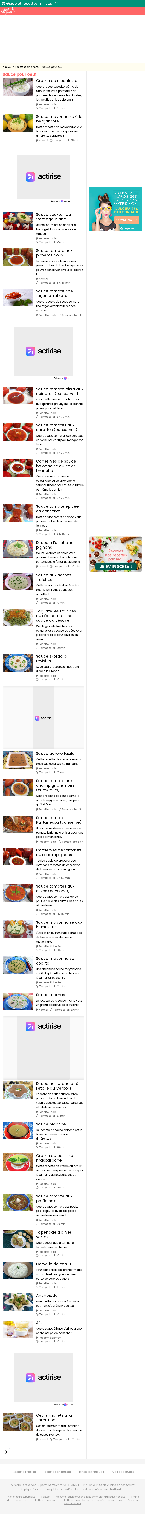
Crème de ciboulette (56, 80)
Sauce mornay (50, 994)
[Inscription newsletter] (115, 554)
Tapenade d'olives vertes (54, 1235)
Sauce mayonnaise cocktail (55, 961)
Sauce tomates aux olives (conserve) (55, 888)
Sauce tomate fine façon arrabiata (54, 293)
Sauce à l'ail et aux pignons (54, 545)
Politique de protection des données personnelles (93, 1500)
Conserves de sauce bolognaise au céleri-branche (57, 465)
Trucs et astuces (122, 1472)
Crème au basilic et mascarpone (55, 1158)
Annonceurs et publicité (21, 1496)
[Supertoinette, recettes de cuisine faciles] (8, 11)
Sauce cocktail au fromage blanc (53, 217)
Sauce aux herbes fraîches (53, 577)
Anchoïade (47, 1295)
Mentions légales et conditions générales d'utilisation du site (90, 1496)
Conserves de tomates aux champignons (58, 852)
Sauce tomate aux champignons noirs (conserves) (55, 785)
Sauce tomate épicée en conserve (57, 509)
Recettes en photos (27, 67)
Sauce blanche (51, 1124)
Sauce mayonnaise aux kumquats (59, 925)
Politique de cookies (46, 1500)
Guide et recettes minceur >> (32, 3)
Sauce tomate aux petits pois (54, 1198)
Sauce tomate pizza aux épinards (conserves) (59, 391)
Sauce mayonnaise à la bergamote (59, 119)
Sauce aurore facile (55, 753)
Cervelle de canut (53, 1264)
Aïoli (40, 1322)
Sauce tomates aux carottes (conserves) (56, 427)
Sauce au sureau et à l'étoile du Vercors (57, 1086)
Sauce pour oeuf (52, 67)
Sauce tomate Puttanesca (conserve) (59, 820)
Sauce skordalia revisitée (51, 659)
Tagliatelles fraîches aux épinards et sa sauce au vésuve (56, 615)
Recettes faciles (25, 1472)
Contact (45, 1496)
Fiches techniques (91, 1472)
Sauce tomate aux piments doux (54, 253)
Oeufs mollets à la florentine (54, 1418)
